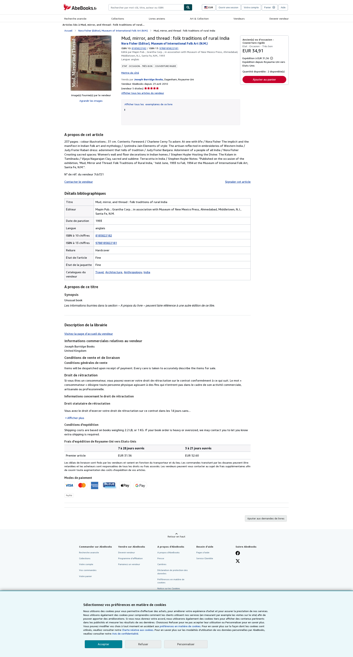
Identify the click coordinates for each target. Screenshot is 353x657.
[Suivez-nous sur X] (238, 561)
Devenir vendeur (279, 18)
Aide (283, 7)
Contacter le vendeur (78, 182)
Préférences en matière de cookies (170, 581)
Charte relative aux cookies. (138, 629)
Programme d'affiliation (130, 558)
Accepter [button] (103, 644)
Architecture (113, 272)
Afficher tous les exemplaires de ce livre (148, 104)
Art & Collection (199, 18)
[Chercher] (188, 7)
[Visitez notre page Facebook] (238, 553)
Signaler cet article (238, 182)
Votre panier (85, 576)
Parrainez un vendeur (129, 564)
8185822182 (139, 48)
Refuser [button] (143, 644)
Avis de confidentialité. (125, 633)
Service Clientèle (204, 558)
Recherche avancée (75, 18)
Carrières (161, 564)
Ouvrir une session (228, 7)
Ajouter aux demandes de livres (265, 518)
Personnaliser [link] (186, 644)
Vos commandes (88, 570)
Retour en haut (176, 536)
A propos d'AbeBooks (168, 552)
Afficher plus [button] (75, 418)
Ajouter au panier (264, 79)
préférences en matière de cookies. (180, 626)
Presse (160, 558)
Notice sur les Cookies (168, 588)
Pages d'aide (202, 552)
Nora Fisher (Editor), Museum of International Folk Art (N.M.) (113, 30)
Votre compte (251, 7)
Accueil (68, 30)
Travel (99, 272)
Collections (117, 18)
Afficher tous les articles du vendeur (142, 93)
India (147, 272)
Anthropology (133, 272)
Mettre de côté (130, 72)
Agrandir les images (91, 100)
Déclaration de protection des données (172, 572)
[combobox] (146, 7)
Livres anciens (157, 18)
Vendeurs (239, 18)
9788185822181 (106, 243)
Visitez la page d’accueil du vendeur (88, 334)
